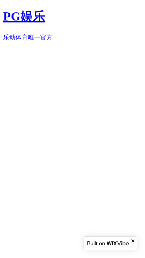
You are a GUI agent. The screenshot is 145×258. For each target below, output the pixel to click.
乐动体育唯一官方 (28, 37)
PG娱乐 (24, 16)
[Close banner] (133, 240)
